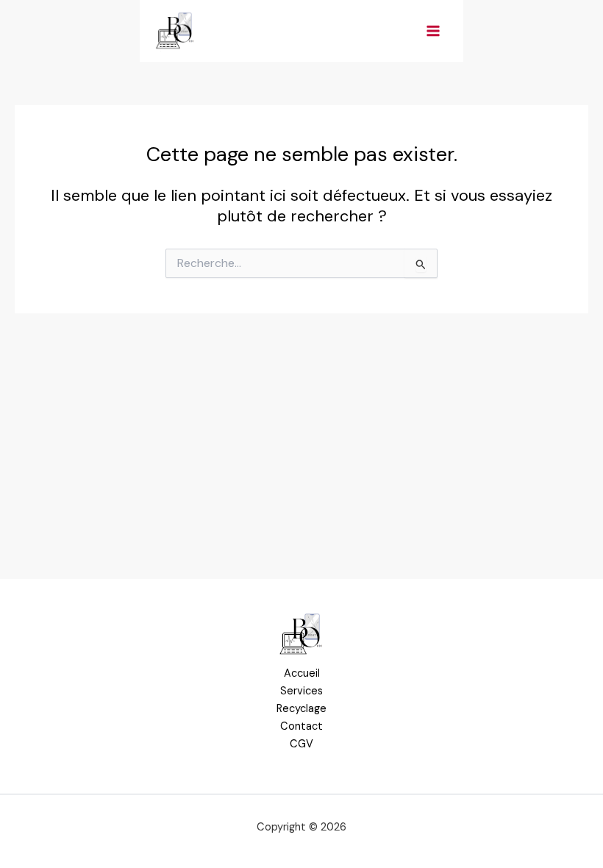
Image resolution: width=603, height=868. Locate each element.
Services (301, 691)
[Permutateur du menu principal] (433, 30)
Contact (301, 726)
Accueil (302, 673)
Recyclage (301, 709)
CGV (301, 744)
